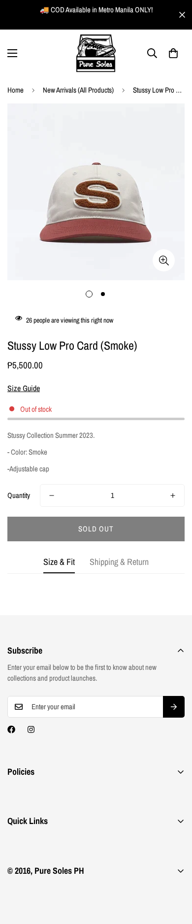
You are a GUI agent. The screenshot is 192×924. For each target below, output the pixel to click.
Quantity (18, 495)
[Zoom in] (164, 260)
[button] (173, 53)
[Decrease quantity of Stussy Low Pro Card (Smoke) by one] (51, 495)
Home (15, 90)
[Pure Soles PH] (96, 53)
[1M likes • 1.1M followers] (11, 729)
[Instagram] (31, 729)
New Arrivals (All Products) (78, 90)
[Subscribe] (174, 707)
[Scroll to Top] (174, 872)
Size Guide (23, 388)
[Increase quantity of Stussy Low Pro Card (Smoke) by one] (172, 495)
